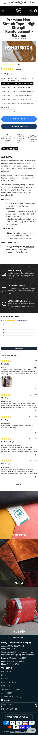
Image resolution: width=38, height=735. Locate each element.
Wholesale (5, 686)
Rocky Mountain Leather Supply (22, 732)
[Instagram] (7, 709)
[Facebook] (2, 709)
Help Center (6, 671)
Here (26, 252)
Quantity (5, 108)
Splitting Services (8, 682)
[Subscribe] (35, 705)
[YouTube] (16, 709)
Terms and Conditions (10, 689)
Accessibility (6, 693)
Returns (4, 679)
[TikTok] (11, 709)
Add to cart (19, 119)
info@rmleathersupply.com (16, 662)
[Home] (19, 11)
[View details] (9, 149)
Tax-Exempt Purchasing (11, 696)
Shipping (5, 675)
